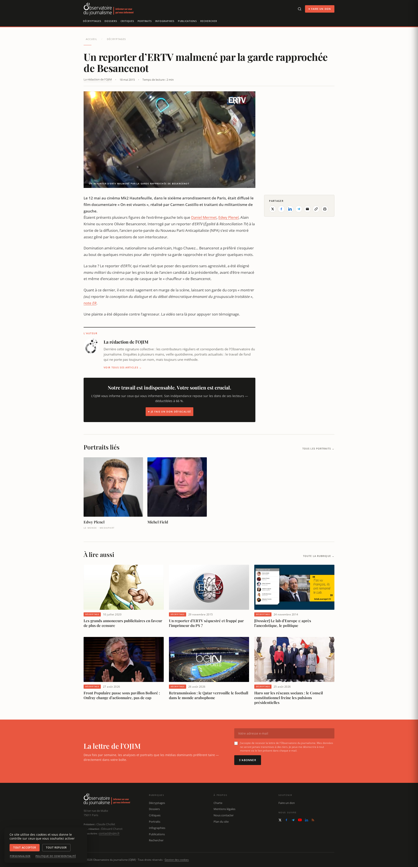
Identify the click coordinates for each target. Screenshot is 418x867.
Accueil (91, 39)
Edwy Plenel (228, 217)
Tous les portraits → (318, 448)
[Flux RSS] (312, 820)
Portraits (145, 21)
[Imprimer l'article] (324, 208)
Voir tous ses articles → (123, 367)
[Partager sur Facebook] (281, 208)
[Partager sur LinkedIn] (290, 208)
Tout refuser (56, 847)
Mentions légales (224, 809)
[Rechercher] (299, 9)
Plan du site (221, 822)
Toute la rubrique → (318, 556)
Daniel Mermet (204, 217)
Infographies (164, 21)
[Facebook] (286, 819)
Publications (187, 21)
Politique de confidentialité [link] (55, 856)
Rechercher (208, 21)
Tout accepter (24, 847)
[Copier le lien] (316, 208)
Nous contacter (224, 815)
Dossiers (110, 21)
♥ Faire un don (319, 8)
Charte (218, 803)
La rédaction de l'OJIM (98, 79)
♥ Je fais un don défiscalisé (169, 411)
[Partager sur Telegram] (298, 208)
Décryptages (92, 21)
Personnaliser (20, 856)
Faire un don (286, 803)
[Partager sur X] (272, 208)
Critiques (127, 21)
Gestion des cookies (177, 860)
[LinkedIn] (306, 820)
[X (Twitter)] (279, 820)
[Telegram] (293, 820)
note (90, 303)
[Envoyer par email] (307, 208)
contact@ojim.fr (109, 833)
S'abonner (247, 760)
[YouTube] (300, 820)
